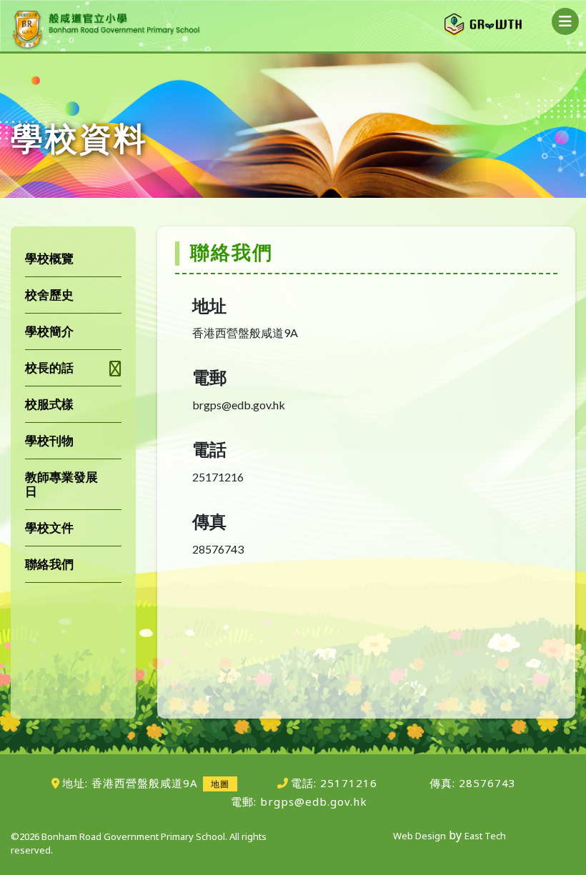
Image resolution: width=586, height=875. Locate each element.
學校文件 (49, 527)
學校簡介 (49, 331)
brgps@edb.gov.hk (313, 801)
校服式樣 (49, 404)
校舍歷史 (49, 294)
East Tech (485, 835)
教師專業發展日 (61, 484)
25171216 (348, 783)
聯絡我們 (49, 564)
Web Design (419, 835)
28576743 (485, 783)
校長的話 (49, 367)
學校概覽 (49, 258)
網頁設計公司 (365, 835)
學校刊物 (49, 440)
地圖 (220, 784)
